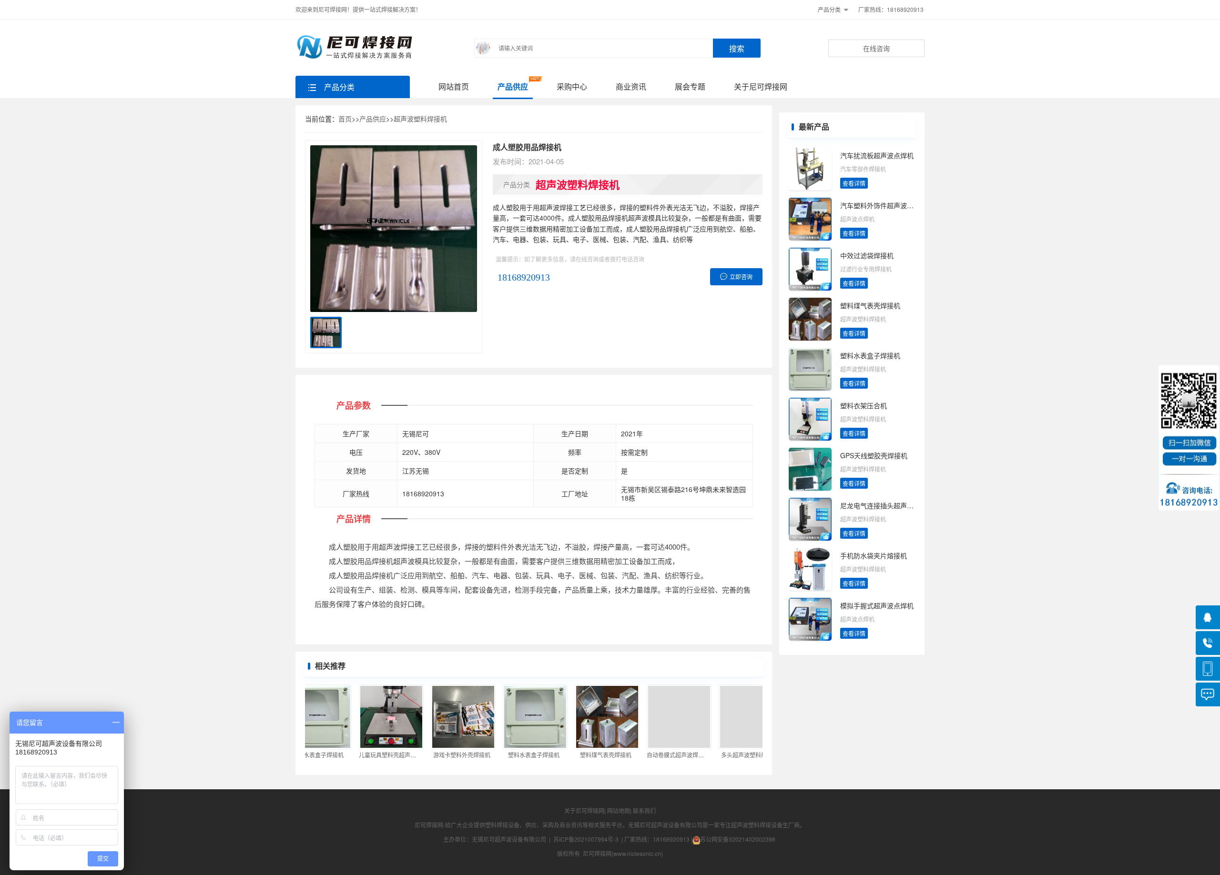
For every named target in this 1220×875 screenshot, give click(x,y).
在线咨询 (876, 48)
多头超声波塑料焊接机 (735, 755)
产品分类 (829, 9)
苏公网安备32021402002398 (737, 839)
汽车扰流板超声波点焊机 (877, 155)
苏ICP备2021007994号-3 (586, 839)
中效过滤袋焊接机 (867, 255)
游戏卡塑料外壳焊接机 (448, 755)
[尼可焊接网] (356, 47)
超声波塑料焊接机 (420, 118)
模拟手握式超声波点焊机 (877, 605)
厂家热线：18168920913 (891, 9)
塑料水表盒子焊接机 (520, 755)
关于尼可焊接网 (760, 86)
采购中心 (572, 86)
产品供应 (513, 86)
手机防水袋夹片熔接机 (873, 555)
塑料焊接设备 (502, 825)
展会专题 (690, 86)
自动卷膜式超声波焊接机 (664, 755)
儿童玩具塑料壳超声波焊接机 (382, 755)
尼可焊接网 (429, 825)
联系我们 (644, 810)
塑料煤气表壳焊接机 (592, 755)
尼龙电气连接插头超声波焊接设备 (890, 505)
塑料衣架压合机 (863, 405)
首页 (345, 118)
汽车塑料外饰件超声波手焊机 (883, 205)
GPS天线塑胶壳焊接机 (873, 455)
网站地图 (618, 810)
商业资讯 (631, 86)
